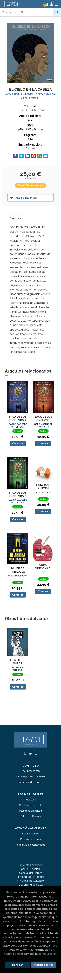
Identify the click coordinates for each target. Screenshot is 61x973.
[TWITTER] (30, 753)
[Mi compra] (46, 4)
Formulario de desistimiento (30, 844)
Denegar (17, 964)
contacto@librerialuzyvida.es (30, 776)
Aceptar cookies (44, 964)
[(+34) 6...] (36, 753)
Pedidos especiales (30, 839)
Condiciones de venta (30, 805)
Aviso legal (30, 799)
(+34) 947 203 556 (30, 771)
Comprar (17, 443)
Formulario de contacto (30, 782)
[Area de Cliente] (51, 4)
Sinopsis (15, 218)
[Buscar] (57, 12)
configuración (47, 953)
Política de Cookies (30, 816)
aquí (17, 953)
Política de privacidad (30, 810)
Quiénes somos (30, 833)
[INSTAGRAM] (24, 753)
